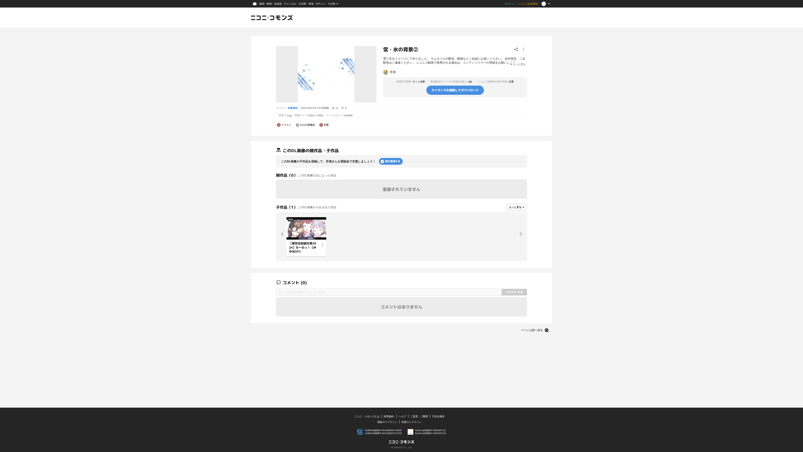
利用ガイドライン (412, 422)
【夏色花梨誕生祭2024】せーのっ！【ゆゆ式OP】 (302, 247)
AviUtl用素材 (307, 125)
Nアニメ (320, 3)
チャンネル (290, 3)
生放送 (278, 3)
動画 (262, 3)
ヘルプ (402, 416)
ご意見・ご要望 (419, 416)
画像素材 (293, 107)
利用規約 (389, 416)
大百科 (302, 3)
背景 (326, 125)
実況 (311, 3)
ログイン (509, 3)
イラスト (286, 125)
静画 (269, 3)
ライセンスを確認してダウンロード (455, 90)
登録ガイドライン (387, 422)
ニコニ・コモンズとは (367, 416)
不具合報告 (438, 416)
